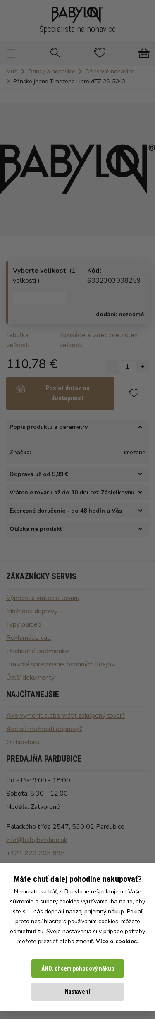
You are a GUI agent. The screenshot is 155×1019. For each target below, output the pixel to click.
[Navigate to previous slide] (10, 169)
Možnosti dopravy (31, 611)
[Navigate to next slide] (145, 169)
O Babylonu (23, 742)
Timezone (132, 452)
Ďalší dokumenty (30, 677)
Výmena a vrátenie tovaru (42, 598)
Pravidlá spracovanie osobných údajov (60, 664)
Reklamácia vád (28, 637)
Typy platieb (23, 624)
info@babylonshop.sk (36, 840)
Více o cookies (116, 941)
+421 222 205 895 (35, 853)
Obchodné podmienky (37, 651)
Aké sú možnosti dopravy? (44, 728)
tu (40, 931)
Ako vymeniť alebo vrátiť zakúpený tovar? (65, 715)
